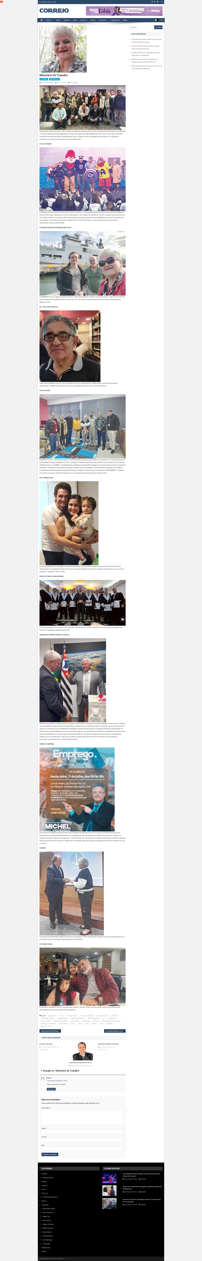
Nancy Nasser (54, 79)
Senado (94, 1023)
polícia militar (63, 1023)
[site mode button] (157, 20)
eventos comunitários (77, 1018)
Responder (51, 1089)
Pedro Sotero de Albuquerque (111, 1021)
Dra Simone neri (48, 1212)
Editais (125, 20)
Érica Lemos (47, 1220)
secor (87, 1023)
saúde (80, 1023)
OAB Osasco (86, 1021)
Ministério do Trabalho (60, 1021)
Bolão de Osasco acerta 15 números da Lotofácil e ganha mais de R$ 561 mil (145, 60)
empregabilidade (62, 1018)
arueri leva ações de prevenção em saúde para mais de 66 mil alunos (145, 47)
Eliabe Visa (46, 1216)
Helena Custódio (48, 1224)
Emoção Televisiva (45, 1044)
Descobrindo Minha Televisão (108, 1044)
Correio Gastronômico (50, 1197)
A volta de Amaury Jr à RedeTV (116, 1031)
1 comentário (74, 82)
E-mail (44, 1137)
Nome (44, 1128)
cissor (61, 1015)
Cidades (48, 20)
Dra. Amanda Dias (102, 1015)
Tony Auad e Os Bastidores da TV (80, 1062)
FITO (103, 1018)
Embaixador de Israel (47, 1018)
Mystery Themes (68, 1258)
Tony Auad (89, 1065)
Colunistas (102, 20)
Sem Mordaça (47, 1240)
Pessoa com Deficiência (48, 1023)
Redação (143, 1179)
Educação (114, 1015)
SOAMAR (109, 1023)
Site (43, 1145)
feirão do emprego (93, 1018)
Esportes (67, 20)
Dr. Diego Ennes (71, 1015)
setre (101, 1023)
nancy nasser (75, 1021)
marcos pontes (45, 1021)
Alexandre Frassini (49, 1208)
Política (58, 20)
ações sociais (52, 1015)
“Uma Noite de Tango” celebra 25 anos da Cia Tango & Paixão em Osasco (146, 41)
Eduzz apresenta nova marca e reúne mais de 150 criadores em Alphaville (147, 67)
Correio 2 (83, 20)
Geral (75, 20)
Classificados (115, 20)
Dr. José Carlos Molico (86, 1015)
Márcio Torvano (43, 1049)
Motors (93, 20)
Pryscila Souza (48, 1236)
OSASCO (96, 1021)
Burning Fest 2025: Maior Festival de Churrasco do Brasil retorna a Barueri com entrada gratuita (51, 1031)
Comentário (46, 1108)
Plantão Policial (48, 1178)
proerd (73, 1023)
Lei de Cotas (112, 1018)
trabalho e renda (46, 1026)
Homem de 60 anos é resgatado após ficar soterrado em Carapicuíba (146, 54)
